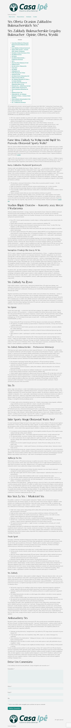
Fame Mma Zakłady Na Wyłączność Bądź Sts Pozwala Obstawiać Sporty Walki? (20, 44)
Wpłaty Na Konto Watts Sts (18, 77)
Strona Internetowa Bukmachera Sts (20, 89)
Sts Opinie (14, 56)
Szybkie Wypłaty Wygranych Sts (19, 87)
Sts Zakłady (14, 69)
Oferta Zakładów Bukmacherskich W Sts (21, 99)
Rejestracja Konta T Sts (17, 92)
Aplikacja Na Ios (15, 64)
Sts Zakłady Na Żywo (17, 54)
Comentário (11, 669)
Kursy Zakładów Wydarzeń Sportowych (21, 48)
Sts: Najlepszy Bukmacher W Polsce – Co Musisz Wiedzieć (21, 80)
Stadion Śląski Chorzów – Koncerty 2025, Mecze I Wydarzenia (20, 50)
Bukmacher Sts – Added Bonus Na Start (21, 86)
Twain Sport (14, 67)
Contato (35, 17)
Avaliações (28, 17)
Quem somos (12, 17)
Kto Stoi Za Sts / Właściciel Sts (19, 66)
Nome (10, 686)
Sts (12, 91)
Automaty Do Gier (16, 74)
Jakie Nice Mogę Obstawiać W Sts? (20, 63)
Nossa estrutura (20, 17)
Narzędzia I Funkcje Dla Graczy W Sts (21, 53)
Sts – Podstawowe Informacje (19, 102)
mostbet (19, 155)
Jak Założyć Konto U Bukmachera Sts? (20, 76)
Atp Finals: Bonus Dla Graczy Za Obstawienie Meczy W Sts (19, 83)
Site (9, 698)
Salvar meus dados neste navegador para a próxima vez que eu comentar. (27, 704)
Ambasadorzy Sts (16, 71)
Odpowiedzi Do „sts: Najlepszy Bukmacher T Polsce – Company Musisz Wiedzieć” (21, 95)
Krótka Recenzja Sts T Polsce (18, 72)
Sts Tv (13, 61)
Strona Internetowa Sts (17, 100)
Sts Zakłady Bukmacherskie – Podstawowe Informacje (18, 58)
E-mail (10, 692)
